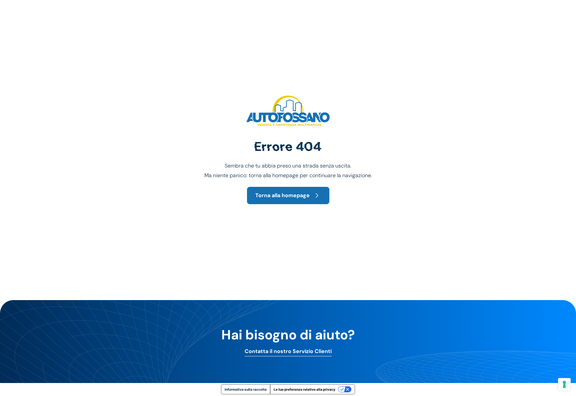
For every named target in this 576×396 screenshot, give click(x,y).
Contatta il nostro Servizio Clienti (288, 351)
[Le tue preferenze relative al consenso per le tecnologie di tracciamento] (564, 384)
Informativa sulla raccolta (246, 389)
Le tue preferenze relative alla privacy (304, 389)
